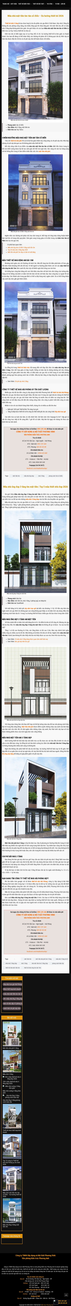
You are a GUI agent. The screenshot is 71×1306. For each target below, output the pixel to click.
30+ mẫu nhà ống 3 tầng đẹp (13, 999)
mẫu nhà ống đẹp (29, 476)
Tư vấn (57, 4)
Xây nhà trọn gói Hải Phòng (13, 984)
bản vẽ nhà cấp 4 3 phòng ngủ (13, 1004)
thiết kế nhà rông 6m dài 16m (32, 968)
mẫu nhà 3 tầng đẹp (11, 963)
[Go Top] (66, 1295)
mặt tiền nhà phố (44, 151)
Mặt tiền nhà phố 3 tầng (11, 1048)
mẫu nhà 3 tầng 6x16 (62, 959)
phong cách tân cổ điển (55, 476)
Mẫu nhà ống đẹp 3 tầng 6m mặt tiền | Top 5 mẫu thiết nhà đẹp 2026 (35, 486)
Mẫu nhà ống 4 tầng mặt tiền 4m (11, 1226)
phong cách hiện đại (58, 963)
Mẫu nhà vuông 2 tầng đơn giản (12, 1092)
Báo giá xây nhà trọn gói (22, 641)
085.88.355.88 (62, 1303)
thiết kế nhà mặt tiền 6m (13, 968)
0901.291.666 (42, 429)
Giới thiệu (14, 4)
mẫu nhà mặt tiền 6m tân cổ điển (15, 994)
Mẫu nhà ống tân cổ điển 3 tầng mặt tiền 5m (21, 247)
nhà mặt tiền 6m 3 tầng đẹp (40, 963)
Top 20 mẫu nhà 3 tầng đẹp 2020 (18, 250)
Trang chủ (5, 4)
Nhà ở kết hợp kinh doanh (12, 989)
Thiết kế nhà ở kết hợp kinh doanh (12, 1131)
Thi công (49, 4)
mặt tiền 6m (16, 476)
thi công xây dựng (8, 754)
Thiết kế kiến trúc (24, 4)
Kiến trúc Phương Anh (47, 1305)
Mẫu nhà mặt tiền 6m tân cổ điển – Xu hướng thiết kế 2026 (36, 15)
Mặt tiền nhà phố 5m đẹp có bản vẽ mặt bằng (21, 252)
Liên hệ (63, 4)
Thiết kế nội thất (38, 4)
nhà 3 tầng (41, 476)
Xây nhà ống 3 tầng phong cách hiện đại (11, 1101)
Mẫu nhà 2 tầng (8, 1074)
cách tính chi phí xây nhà (12, 1008)
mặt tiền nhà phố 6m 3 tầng (43, 959)
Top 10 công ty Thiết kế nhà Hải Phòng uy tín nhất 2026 (11, 1162)
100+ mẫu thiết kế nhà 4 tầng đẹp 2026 (11, 1082)
